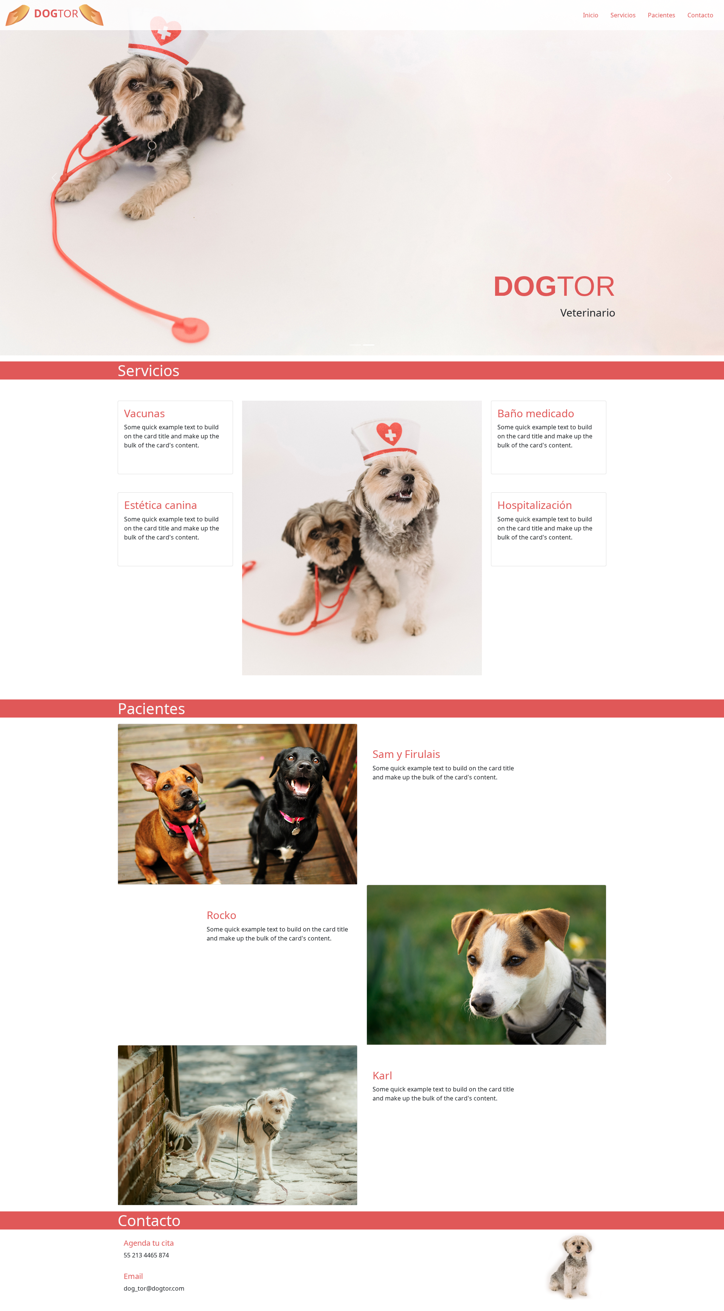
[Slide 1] (355, 356)
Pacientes (661, 15)
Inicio (590, 15)
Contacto (700, 15)
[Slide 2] (368, 356)
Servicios (623, 15)
